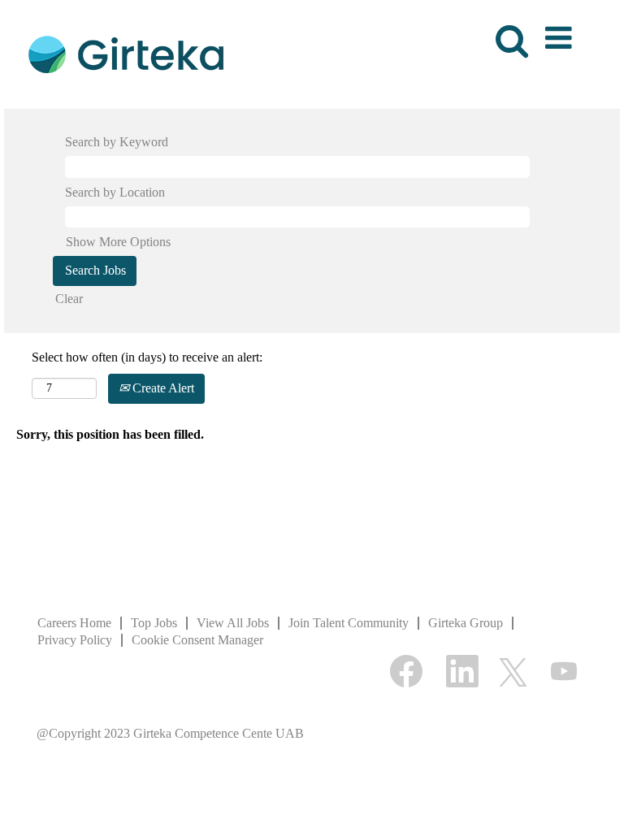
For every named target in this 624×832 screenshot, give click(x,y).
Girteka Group (465, 623)
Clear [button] (69, 299)
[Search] (509, 31)
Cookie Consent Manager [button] (197, 640)
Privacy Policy (74, 640)
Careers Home (74, 623)
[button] (561, 32)
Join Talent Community (348, 623)
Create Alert (161, 388)
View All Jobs (233, 623)
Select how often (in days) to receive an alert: (147, 357)
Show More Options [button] (118, 242)
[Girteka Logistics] (126, 53)
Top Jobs (154, 623)
